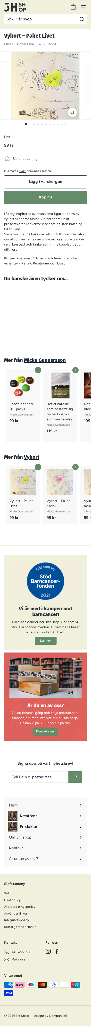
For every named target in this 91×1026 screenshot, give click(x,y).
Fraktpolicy (12, 900)
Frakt (22, 171)
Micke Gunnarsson (19, 44)
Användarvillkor (15, 913)
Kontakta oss (45, 731)
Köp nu (45, 197)
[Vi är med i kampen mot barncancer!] (45, 581)
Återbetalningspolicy (19, 906)
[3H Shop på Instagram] (48, 951)
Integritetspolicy (16, 920)
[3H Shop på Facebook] (56, 951)
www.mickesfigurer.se (60, 239)
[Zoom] (72, 112)
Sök (7, 893)
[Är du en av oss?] (45, 678)
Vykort (31, 457)
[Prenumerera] (75, 777)
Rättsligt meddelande (20, 927)
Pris (7, 137)
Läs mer (45, 640)
